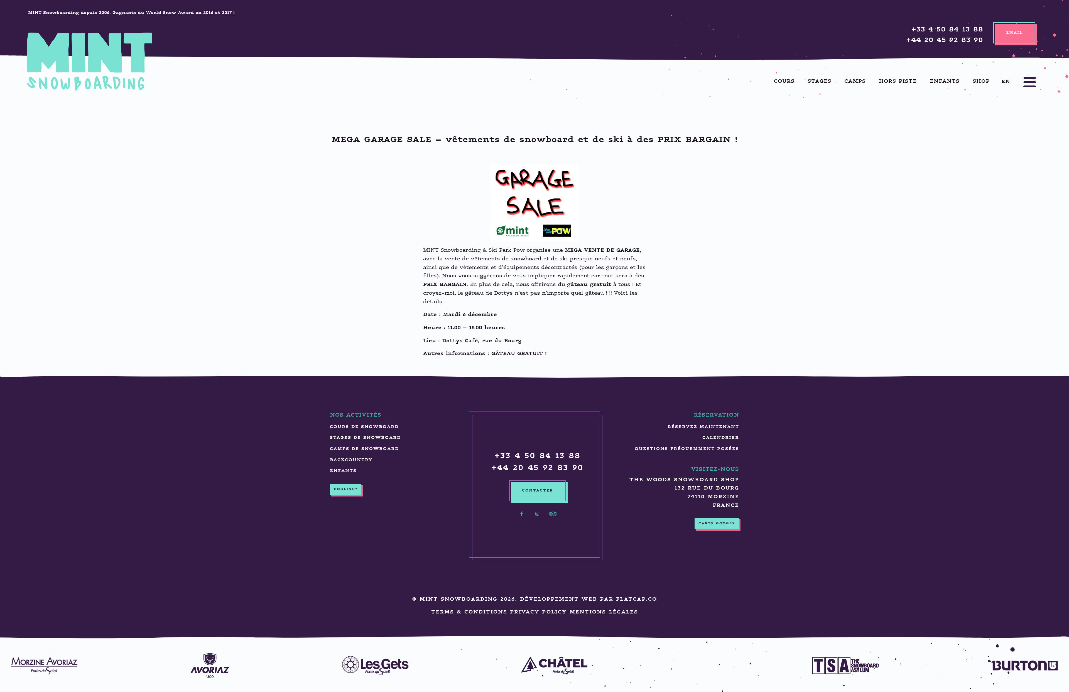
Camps (855, 81)
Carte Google (716, 523)
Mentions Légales (604, 612)
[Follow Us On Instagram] (537, 517)
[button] (1024, 82)
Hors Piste (898, 81)
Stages (819, 81)
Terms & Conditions (469, 612)
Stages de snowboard (365, 438)
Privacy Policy (538, 612)
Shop (981, 81)
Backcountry (351, 460)
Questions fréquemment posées (687, 449)
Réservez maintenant (703, 427)
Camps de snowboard (364, 449)
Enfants (945, 81)
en (1005, 81)
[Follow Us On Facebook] (522, 517)
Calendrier (720, 438)
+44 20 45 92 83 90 (944, 40)
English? (345, 489)
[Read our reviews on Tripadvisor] (553, 517)
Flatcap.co (636, 599)
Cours (784, 81)
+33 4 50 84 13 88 (947, 29)
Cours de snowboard (364, 427)
